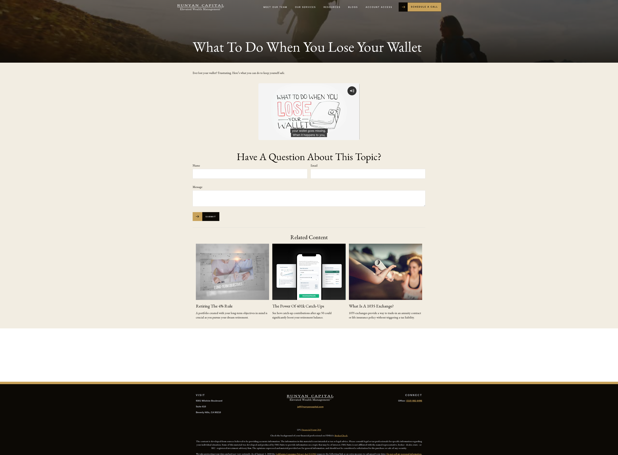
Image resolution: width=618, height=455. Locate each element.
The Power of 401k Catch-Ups (298, 306)
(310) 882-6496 (414, 400)
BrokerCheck (341, 435)
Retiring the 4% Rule (214, 306)
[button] (275, 7)
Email (314, 165)
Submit (211, 217)
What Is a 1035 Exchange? (371, 306)
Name (196, 165)
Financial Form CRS (311, 429)
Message (197, 187)
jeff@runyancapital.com (310, 406)
